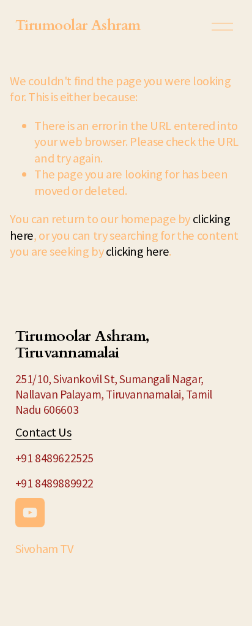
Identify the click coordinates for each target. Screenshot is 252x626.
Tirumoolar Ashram (78, 26)
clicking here (137, 251)
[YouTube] (30, 512)
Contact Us (43, 432)
